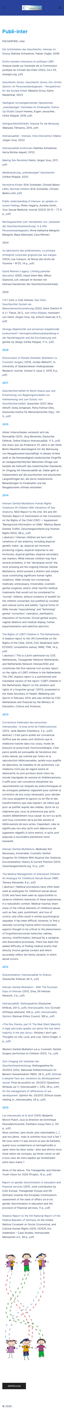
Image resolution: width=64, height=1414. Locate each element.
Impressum (14, 1386)
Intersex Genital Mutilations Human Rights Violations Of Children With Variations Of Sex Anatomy (28, 507)
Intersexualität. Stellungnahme (20, 1003)
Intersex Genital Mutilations (18, 849)
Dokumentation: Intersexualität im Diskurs (26, 974)
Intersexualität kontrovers (17, 148)
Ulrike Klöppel (38, 312)
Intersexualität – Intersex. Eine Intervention (27, 135)
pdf (20, 74)
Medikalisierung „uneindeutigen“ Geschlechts (28, 172)
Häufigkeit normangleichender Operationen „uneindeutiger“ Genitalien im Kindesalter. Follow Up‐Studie (30, 107)
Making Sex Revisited (14, 160)
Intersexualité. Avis (39, 1007)
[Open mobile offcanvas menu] (3, 8)
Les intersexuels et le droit (17, 1115)
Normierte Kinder (12, 184)
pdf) (37, 1012)
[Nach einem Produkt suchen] (60, 8)
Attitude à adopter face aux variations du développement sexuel (31, 1078)
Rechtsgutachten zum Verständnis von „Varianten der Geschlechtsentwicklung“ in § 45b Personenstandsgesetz (31, 226)
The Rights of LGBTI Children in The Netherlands (30, 634)
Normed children (20, 188)
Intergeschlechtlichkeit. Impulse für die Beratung (30, 123)
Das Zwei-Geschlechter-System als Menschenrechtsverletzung (24, 304)
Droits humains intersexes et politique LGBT (28, 61)
